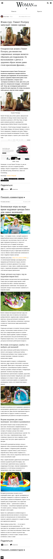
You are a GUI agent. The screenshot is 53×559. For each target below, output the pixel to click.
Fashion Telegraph (11, 175)
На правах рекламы (5, 201)
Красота (39, 11)
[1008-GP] (15, 101)
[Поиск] (48, 3)
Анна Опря (6, 16)
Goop (6, 178)
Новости (13, 11)
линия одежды (4, 180)
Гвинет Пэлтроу (13, 178)
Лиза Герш (21, 178)
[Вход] (51, 3)
